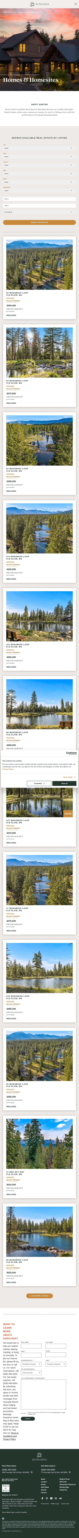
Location (44, 1482)
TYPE (4, 145)
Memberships (64, 1487)
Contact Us (63, 1490)
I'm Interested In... (27, 1360)
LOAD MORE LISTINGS (39, 1296)
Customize (38, 783)
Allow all (64, 783)
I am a (48, 1360)
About (43, 1479)
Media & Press (65, 1479)
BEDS (4, 170)
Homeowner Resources (68, 1484)
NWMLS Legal (55, 1503)
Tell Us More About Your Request (33, 1378)
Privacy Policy (56, 1412)
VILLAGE (5, 162)
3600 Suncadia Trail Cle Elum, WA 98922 (16, 1472)
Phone (48, 1351)
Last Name (49, 1342)
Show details (68, 777)
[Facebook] (42, 1499)
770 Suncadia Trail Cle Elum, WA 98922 (54, 1472)
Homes (20, 12)
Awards (43, 1490)
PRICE (4, 153)
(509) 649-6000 (48, 1470)
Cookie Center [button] (65, 1503)
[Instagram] (47, 1499)
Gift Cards (63, 1482)
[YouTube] (51, 1499)
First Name (25, 1342)
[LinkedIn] (56, 1499)
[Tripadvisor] (60, 1499)
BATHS (5, 179)
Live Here (12, 12)
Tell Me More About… (28, 1369)
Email (23, 1351)
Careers (44, 1492)
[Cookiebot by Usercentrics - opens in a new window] (68, 753)
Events (43, 1484)
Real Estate (45, 1487)
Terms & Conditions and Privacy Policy (11, 1436)
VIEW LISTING (11, 315)
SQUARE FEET (6, 187)
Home (5, 12)
